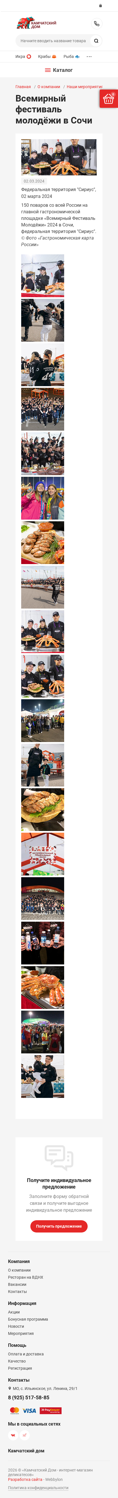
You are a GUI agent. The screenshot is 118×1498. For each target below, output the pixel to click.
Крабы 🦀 (47, 56)
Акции (14, 1312)
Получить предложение (59, 1226)
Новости (16, 1326)
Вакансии (17, 1284)
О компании (49, 86)
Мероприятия (21, 1333)
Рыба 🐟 (72, 56)
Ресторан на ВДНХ (25, 1277)
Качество (17, 1361)
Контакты (17, 1291)
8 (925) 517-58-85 (97, 23)
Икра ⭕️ (23, 56)
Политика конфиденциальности (38, 1487)
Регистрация (20, 1368)
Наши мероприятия (85, 86)
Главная (23, 86)
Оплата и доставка (26, 1354)
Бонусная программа (28, 1319)
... (89, 55)
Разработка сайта (25, 1479)
